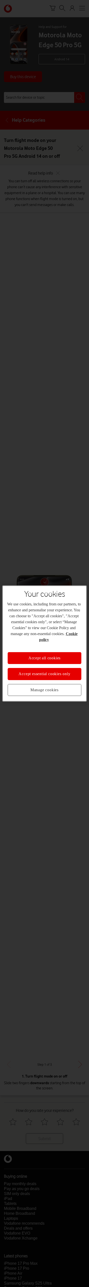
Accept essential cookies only (44, 674)
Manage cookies (44, 690)
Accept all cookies (44, 658)
